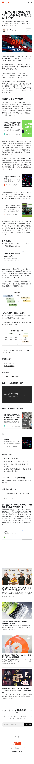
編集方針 (17, 748)
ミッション (10, 748)
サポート (24, 748)
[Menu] (31, 2)
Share (28, 30)
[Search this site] (29, 2)
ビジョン (6, 196)
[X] (15, 737)
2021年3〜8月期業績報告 (12, 376)
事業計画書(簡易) (9, 366)
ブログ (28, 113)
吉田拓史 (9, 29)
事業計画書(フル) (9, 363)
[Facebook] (18, 737)
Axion (3, 9)
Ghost (20, 751)
